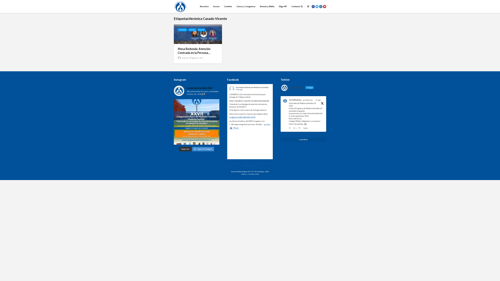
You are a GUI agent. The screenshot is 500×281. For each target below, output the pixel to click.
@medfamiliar (308, 100)
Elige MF (283, 6)
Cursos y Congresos (245, 6)
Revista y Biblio (267, 6)
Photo (236, 128)
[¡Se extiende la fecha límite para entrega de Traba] (196, 122)
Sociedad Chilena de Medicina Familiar (252, 87)
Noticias (192, 30)
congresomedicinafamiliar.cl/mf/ (242, 117)
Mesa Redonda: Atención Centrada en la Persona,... (194, 51)
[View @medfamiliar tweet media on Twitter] (305, 124)
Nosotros (204, 6)
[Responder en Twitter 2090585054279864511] (290, 128)
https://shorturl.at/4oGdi (312, 113)
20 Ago (318, 100)
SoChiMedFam (295, 100)
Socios (216, 6)
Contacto (295, 6)
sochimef (184, 58)
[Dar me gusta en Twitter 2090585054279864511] (300, 128)
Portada (201, 30)
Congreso (182, 30)
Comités (228, 6)
